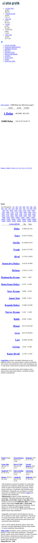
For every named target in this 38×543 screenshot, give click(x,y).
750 (27, 209)
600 (17, 209)
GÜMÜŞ (7, 56)
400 (2, 209)
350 (35, 207)
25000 (3, 221)
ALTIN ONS (9, 8)
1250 (24, 210)
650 (20, 209)
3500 (20, 214)
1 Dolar (8, 113)
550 (13, 209)
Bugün (3, 168)
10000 (17, 217)
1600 (7, 212)
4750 (7, 216)
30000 (9, 221)
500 (9, 209)
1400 (33, 210)
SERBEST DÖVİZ (11, 49)
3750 (25, 214)
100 (16, 207)
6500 (25, 216)
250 (27, 207)
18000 (24, 219)
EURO (7, 24)
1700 (12, 212)
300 (31, 207)
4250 (33, 214)
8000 (3, 217)
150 (20, 207)
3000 (12, 214)
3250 (16, 214)
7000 (29, 216)
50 (13, 207)
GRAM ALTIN (10, 14)
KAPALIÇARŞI (10, 61)
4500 (3, 216)
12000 (28, 217)
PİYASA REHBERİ (11, 54)
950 (7, 210)
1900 (25, 212)
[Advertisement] (19, 83)
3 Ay (20, 168)
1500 (3, 212)
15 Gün (12, 168)
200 (24, 207)
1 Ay (16, 168)
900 (4, 210)
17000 (19, 219)
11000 (22, 217)
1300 (28, 210)
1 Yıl (26, 168)
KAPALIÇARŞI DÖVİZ (12, 47)
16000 (13, 219)
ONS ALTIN (9, 58)
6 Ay (23, 168)
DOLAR (8, 19)
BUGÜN (7, 51)
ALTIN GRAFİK (10, 45)
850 (35, 209)
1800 (20, 212)
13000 (33, 217)
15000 (8, 219)
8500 (8, 217)
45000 (24, 221)
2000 (29, 212)
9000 (12, 217)
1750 (16, 212)
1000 (11, 210)
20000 (34, 219)
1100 (15, 210)
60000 (34, 221)
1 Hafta (7, 168)
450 (6, 209)
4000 (29, 214)
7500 (33, 216)
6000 (20, 216)
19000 (29, 219)
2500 (3, 214)
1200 (20, 210)
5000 (12, 216)
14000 (3, 219)
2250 (33, 212)
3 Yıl (30, 168)
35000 (14, 221)
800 (31, 209)
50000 (29, 221)
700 (24, 209)
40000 (19, 221)
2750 (7, 214)
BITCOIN (8, 35)
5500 (16, 216)
